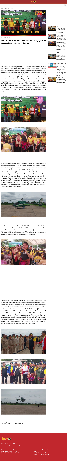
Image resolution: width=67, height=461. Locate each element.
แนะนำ (12, 8)
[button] (65, 5)
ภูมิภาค (9, 8)
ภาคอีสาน (5, 8)
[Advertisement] (23, 55)
